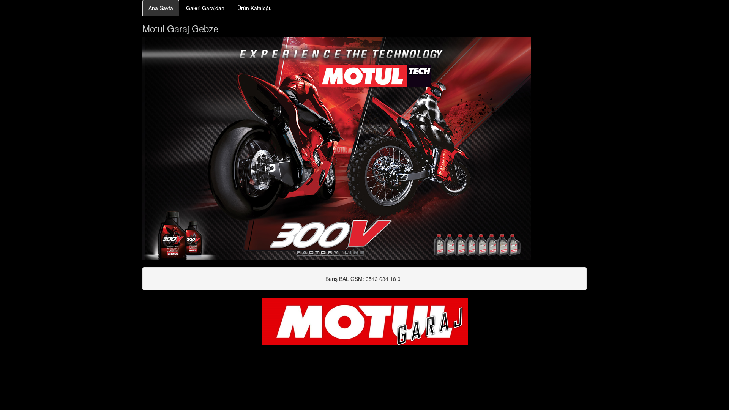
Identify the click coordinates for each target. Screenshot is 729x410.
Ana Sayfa (160, 8)
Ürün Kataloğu (254, 8)
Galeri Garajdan (205, 8)
